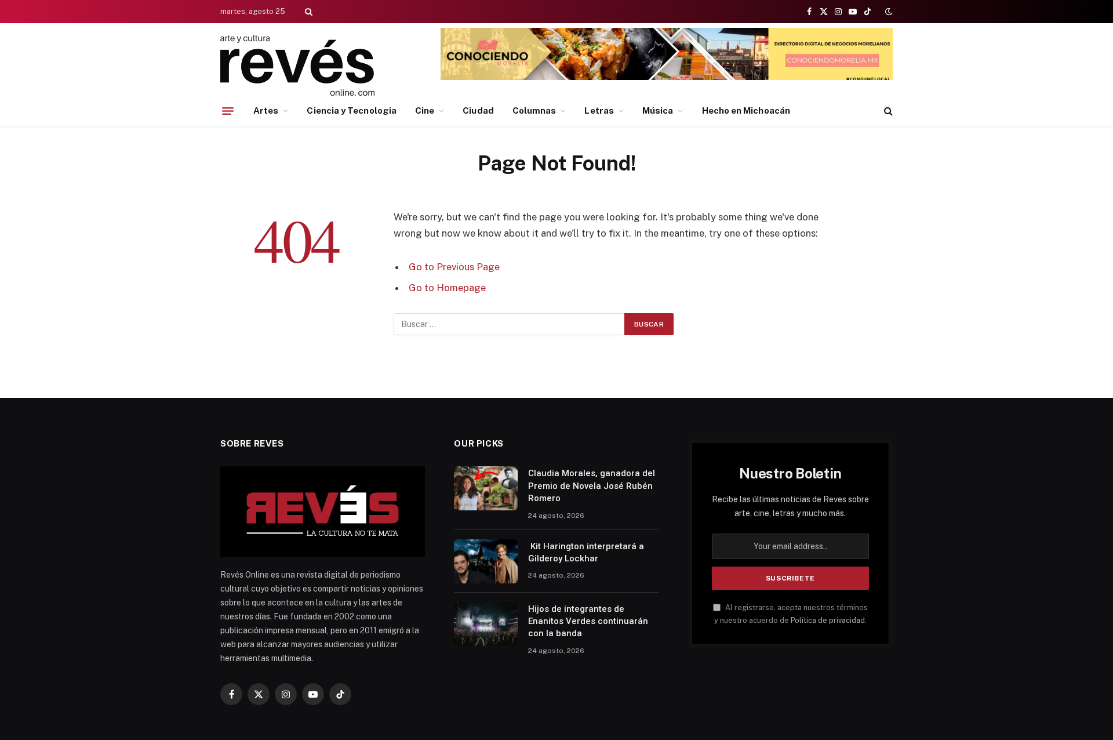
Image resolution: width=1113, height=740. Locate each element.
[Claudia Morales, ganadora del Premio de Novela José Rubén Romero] (486, 488)
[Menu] (228, 111)
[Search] (307, 11)
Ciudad (478, 110)
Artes (265, 110)
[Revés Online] (297, 65)
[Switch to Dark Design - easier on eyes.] (887, 12)
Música (657, 110)
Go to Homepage (447, 287)
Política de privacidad (828, 620)
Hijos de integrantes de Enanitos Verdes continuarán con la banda (588, 621)
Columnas (534, 110)
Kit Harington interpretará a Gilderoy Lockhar (586, 552)
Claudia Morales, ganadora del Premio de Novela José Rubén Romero (591, 485)
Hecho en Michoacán (746, 110)
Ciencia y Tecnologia (352, 110)
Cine (424, 110)
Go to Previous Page (454, 267)
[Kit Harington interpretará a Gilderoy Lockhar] (486, 561)
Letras (598, 110)
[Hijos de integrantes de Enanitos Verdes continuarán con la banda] (486, 624)
